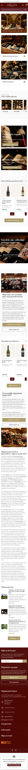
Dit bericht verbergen (14, 765)
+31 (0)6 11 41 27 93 (9, 707)
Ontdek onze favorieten (13, 220)
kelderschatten (19, 521)
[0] (26, 5)
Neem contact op (14, 329)
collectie (7, 474)
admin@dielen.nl (8, 716)
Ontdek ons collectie (14, 420)
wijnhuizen (4, 503)
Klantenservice (14, 677)
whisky (8, 485)
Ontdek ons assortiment (14, 324)
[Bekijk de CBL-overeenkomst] (6, 741)
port (22, 483)
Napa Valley (18, 481)
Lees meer (11, 603)
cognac (3, 485)
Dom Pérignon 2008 (7, 361)
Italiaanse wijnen (17, 479)
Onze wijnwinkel (14, 682)
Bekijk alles (13, 638)
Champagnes (23, 476)
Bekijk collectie (13, 385)
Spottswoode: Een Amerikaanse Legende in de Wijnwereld (17, 621)
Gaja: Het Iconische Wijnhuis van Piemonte (17, 606)
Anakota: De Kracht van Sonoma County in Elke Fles (17, 591)
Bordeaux (10, 478)
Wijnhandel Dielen (18, 456)
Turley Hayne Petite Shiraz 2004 (6, 202)
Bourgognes (4, 479)
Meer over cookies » (14, 767)
